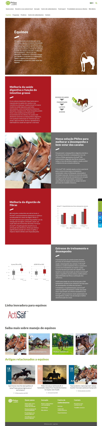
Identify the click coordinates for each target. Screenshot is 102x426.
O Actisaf (81, 264)
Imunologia (44, 407)
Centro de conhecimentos (62, 409)
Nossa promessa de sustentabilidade (30, 409)
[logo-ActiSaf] (27, 314)
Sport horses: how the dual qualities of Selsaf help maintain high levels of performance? (19, 388)
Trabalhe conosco (79, 407)
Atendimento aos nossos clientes (30, 417)
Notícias (60, 406)
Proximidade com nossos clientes (30, 413)
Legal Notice (55, 424)
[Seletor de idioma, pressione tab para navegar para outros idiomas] (92, 3)
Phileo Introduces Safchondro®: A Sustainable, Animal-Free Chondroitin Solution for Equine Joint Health (51, 388)
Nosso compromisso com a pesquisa (47, 404)
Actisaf (12, 215)
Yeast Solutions (62, 413)
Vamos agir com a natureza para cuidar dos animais (30, 405)
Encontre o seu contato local (78, 404)
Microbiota (44, 410)
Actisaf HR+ (78, 157)
